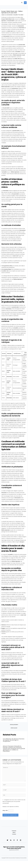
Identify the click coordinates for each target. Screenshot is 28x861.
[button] (21, 3)
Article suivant (14, 728)
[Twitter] (7, 840)
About (14, 832)
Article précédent (14, 724)
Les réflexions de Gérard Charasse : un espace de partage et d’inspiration (14, 740)
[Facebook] (17, 840)
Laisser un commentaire (6, 14)
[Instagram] (14, 840)
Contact (14, 834)
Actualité (15, 14)
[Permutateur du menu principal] (25, 2)
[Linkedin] (10, 840)
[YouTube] (20, 840)
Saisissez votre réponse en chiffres (11, 806)
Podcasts (14, 830)
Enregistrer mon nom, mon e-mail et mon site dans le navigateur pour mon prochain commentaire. (14, 801)
